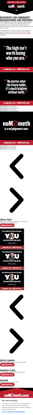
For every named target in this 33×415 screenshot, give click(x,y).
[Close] (31, 399)
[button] (16, 10)
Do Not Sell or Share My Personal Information (13, 412)
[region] (16, 406)
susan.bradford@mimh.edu (15, 33)
